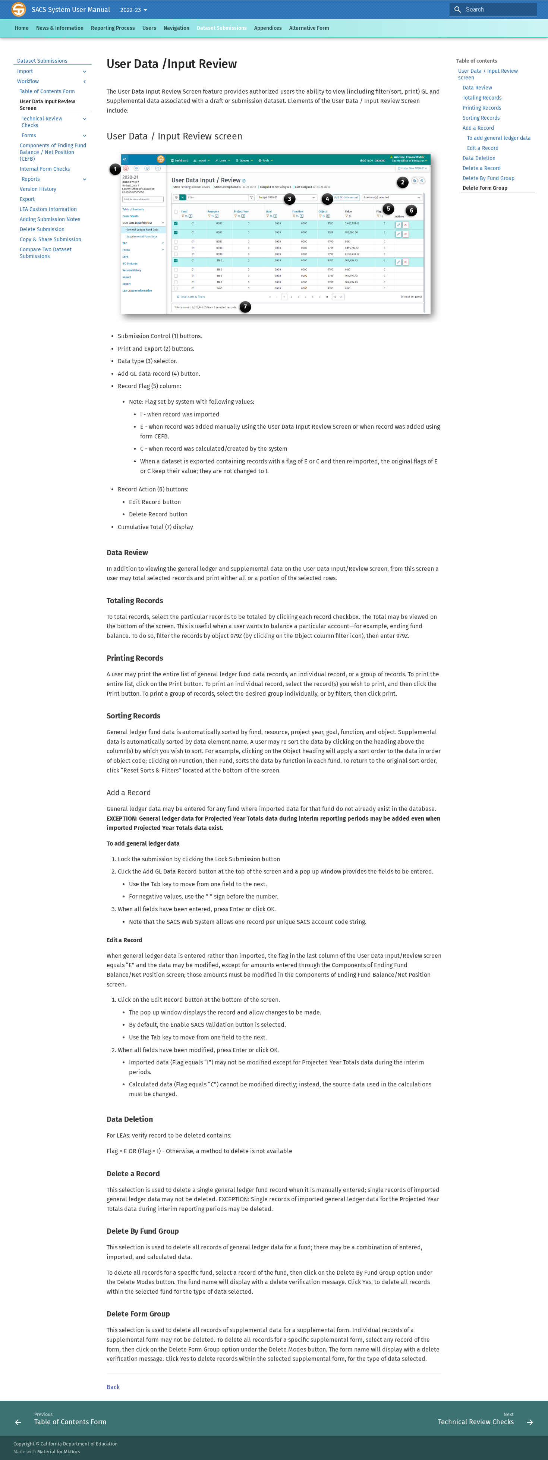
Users (149, 28)
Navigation (176, 28)
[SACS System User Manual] (20, 9)
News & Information (60, 28)
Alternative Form (309, 28)
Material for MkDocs (58, 1451)
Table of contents (476, 61)
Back (113, 1387)
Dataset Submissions (222, 28)
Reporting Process (113, 28)
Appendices (268, 28)
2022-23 (130, 9)
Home (22, 28)
